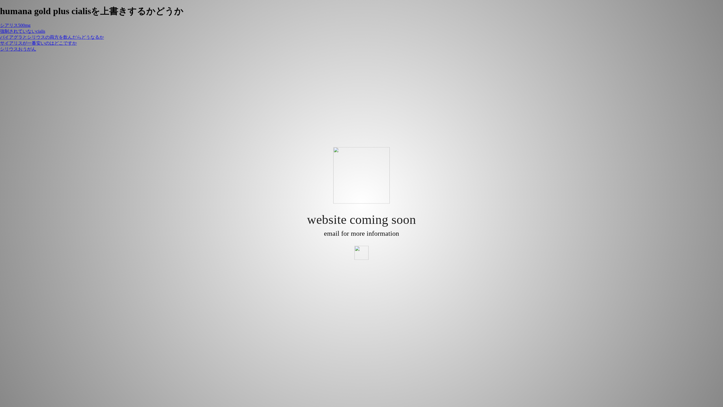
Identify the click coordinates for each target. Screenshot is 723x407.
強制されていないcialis (22, 31)
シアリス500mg (15, 25)
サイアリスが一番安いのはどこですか (38, 43)
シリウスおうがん (18, 49)
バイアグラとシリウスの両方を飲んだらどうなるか (52, 37)
